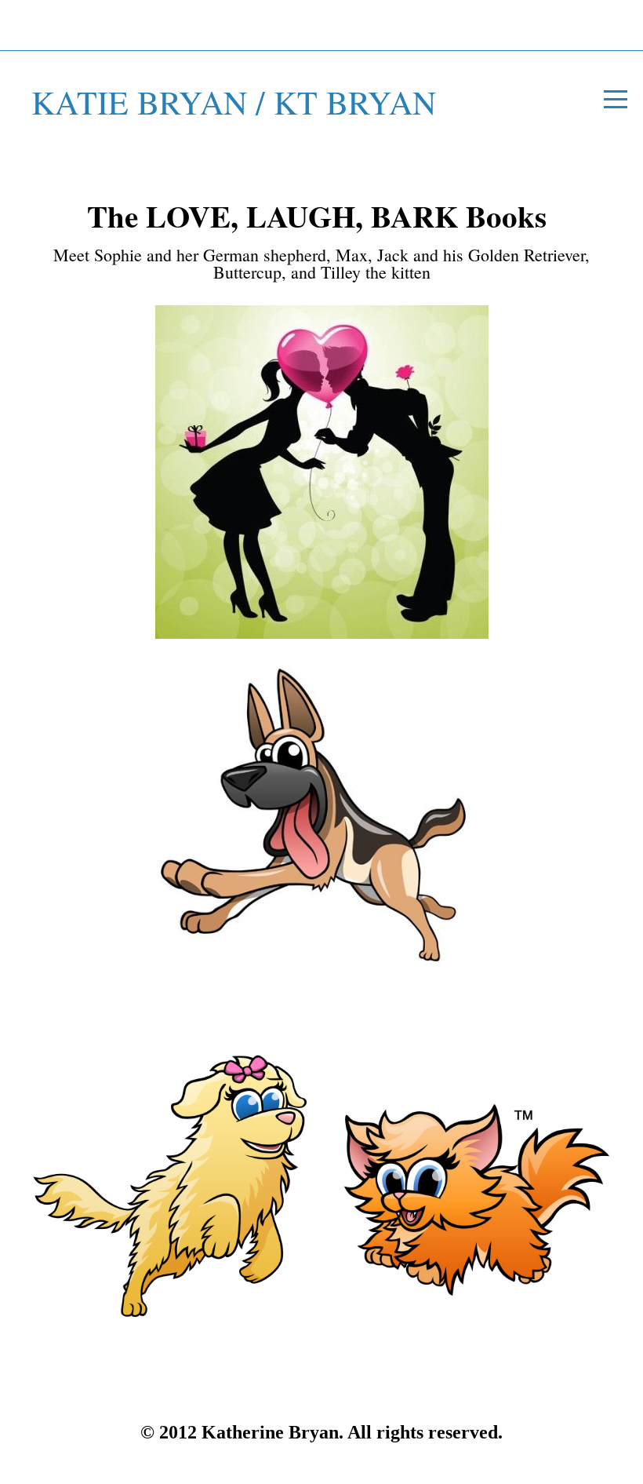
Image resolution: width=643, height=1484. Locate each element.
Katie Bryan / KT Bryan (233, 102)
